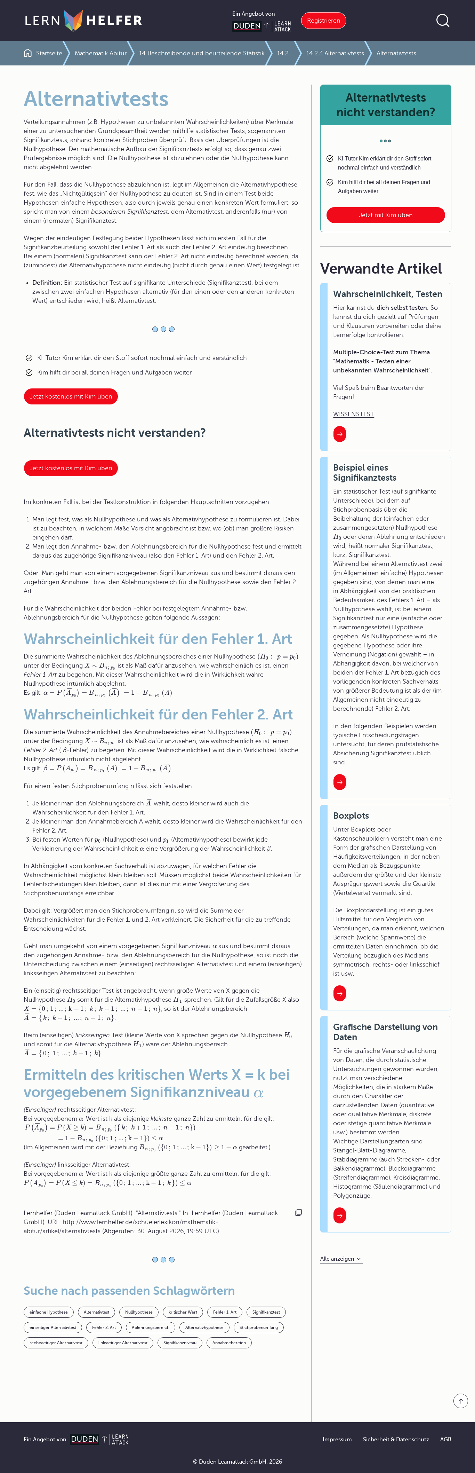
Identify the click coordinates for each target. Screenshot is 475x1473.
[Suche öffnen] (443, 20)
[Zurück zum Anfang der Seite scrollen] (460, 1401)
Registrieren (323, 20)
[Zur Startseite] (84, 20)
